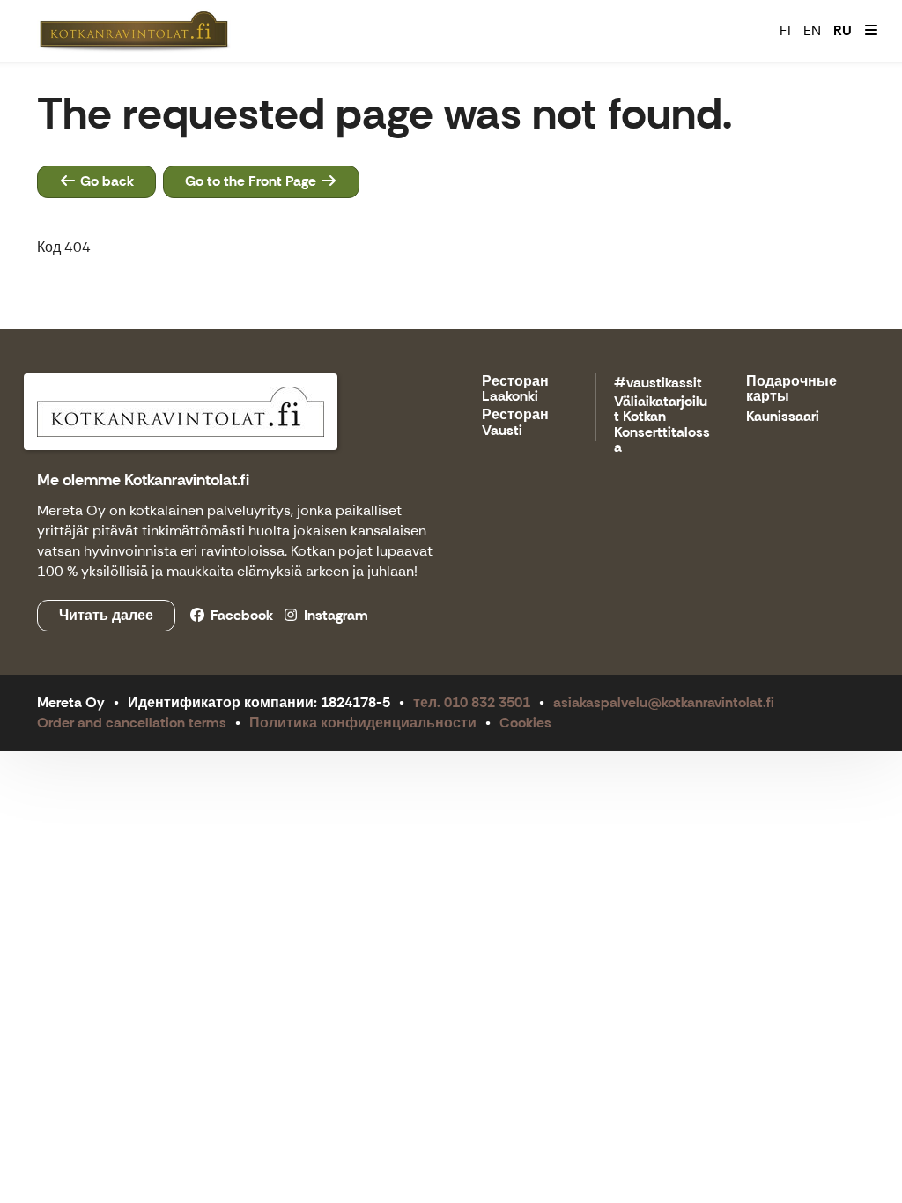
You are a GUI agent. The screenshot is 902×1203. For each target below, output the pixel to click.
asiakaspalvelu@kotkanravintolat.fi (663, 702)
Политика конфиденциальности (363, 722)
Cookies (525, 722)
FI (785, 30)
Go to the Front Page (252, 181)
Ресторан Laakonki (515, 389)
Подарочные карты (791, 389)
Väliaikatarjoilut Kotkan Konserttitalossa (662, 425)
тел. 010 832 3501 (471, 702)
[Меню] (871, 31)
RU (842, 30)
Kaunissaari (782, 417)
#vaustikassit (658, 383)
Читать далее (106, 615)
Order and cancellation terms (131, 722)
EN (812, 30)
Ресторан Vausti (515, 423)
